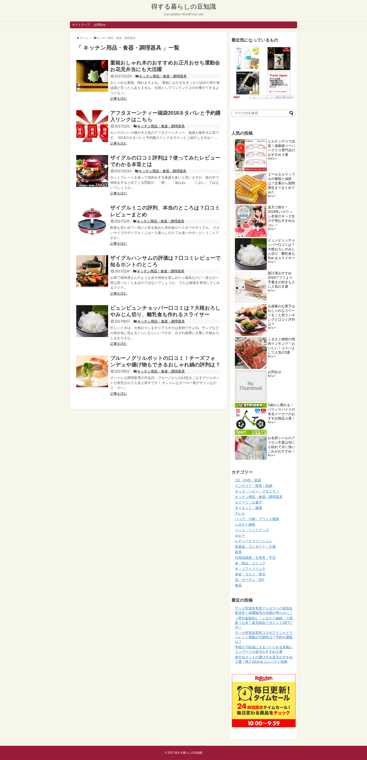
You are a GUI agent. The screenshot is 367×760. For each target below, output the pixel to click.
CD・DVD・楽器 (248, 480)
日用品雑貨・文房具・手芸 (255, 557)
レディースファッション (253, 541)
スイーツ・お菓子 (248, 502)
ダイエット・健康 (248, 508)
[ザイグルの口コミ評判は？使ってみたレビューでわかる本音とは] (92, 171)
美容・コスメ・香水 (250, 574)
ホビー (240, 535)
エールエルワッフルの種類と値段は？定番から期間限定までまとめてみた (281, 183)
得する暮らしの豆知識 (183, 6)
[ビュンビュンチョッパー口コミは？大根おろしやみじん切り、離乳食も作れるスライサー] (92, 321)
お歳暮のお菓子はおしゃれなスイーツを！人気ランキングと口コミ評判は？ (281, 315)
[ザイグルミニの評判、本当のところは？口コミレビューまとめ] (92, 221)
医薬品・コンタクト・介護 (255, 546)
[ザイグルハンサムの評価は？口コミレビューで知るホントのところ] (92, 271)
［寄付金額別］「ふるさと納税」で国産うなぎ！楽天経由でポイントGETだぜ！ (264, 622)
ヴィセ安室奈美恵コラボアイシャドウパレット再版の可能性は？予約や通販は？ (264, 637)
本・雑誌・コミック (250, 563)
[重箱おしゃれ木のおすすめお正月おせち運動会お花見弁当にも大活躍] (92, 76)
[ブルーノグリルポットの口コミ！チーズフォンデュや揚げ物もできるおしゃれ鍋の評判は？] (92, 371)
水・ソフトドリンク (250, 569)
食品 (238, 585)
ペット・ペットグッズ (252, 530)
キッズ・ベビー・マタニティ (257, 491)
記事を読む (118, 98)
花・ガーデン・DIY (249, 580)
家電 (238, 552)
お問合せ (100, 24)
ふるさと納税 (245, 524)
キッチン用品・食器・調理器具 (163, 76)
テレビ (240, 513)
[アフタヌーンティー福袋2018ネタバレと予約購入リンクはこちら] (92, 126)
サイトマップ (81, 24)
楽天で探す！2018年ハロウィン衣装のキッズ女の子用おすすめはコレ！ (281, 216)
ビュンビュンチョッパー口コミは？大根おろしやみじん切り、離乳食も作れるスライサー (281, 249)
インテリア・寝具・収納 (253, 486)
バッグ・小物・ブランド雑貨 (257, 519)
